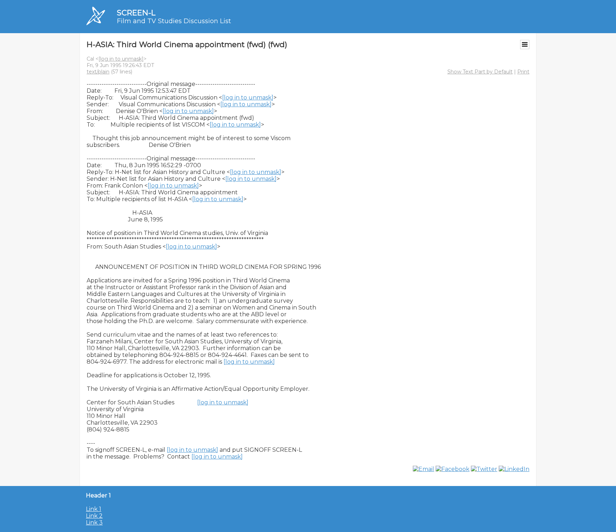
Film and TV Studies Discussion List (174, 21)
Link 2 (94, 515)
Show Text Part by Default (480, 71)
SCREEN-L (136, 12)
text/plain (98, 71)
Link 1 (93, 509)
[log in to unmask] (121, 59)
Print (523, 71)
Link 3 (94, 522)
